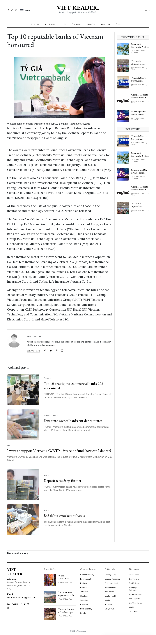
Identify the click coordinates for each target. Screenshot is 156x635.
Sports (91, 24)
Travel (76, 24)
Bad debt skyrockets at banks (64, 515)
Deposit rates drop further (62, 480)
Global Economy (87, 575)
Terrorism (84, 592)
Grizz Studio (134, 612)
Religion (83, 583)
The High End (134, 599)
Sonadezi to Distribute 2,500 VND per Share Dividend (139, 48)
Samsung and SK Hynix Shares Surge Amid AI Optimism (139, 116)
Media (107, 600)
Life (64, 24)
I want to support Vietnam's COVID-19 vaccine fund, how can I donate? (59, 450)
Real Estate (134, 575)
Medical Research (112, 579)
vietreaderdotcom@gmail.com (21, 597)
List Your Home (135, 603)
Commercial (134, 579)
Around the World (112, 587)
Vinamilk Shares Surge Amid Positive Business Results (139, 82)
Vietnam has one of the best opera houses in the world (66, 614)
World (35, 24)
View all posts (33, 351)
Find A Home (134, 583)
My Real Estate (135, 594)
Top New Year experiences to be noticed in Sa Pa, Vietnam (66, 597)
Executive (84, 605)
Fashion (83, 587)
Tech (119, 24)
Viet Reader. (78, 8)
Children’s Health (112, 583)
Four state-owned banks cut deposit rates (73, 420)
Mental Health (110, 596)
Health (105, 24)
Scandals (84, 600)
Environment (85, 579)
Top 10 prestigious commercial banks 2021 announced (74, 385)
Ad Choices (109, 592)
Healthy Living (111, 575)
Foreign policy (86, 609)
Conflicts (83, 596)
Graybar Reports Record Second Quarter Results (139, 97)
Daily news (109, 609)
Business (50, 24)
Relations (109, 605)
